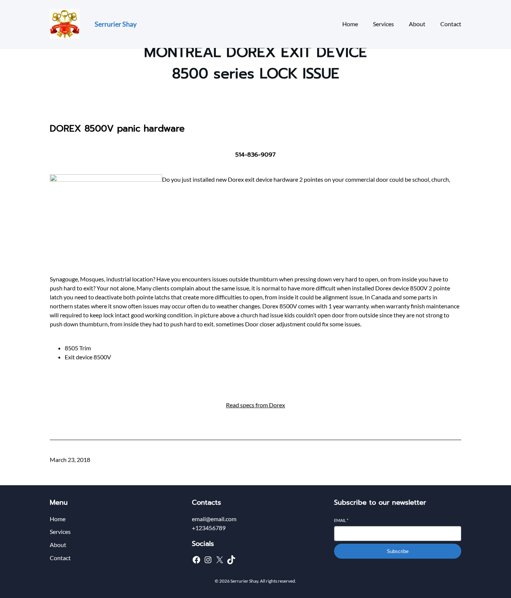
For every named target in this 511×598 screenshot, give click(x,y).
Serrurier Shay (116, 24)
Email (341, 520)
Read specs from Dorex (255, 404)
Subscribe (398, 551)
